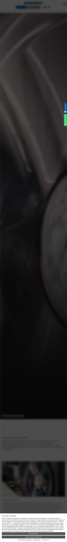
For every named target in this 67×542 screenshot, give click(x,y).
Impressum (45, 540)
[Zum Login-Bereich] (0, 0)
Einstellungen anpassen (25, 540)
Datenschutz (37, 540)
